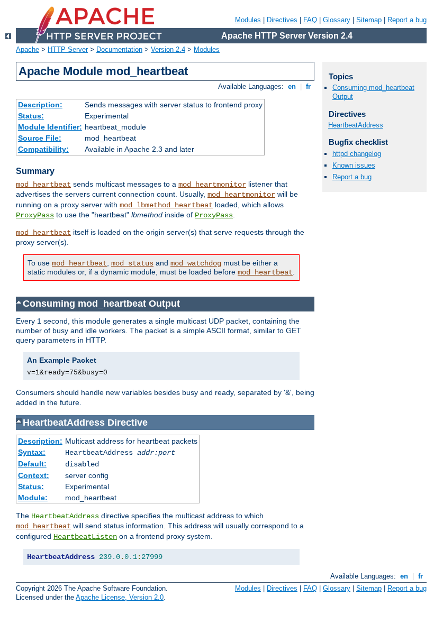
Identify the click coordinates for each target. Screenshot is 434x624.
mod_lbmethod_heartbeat (166, 205)
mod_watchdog (195, 263)
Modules (248, 20)
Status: (31, 116)
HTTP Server (68, 49)
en (292, 86)
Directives (282, 20)
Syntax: (32, 452)
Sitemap (369, 20)
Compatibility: (43, 149)
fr (308, 86)
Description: (40, 104)
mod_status (132, 263)
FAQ (310, 20)
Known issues (353, 165)
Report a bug (407, 20)
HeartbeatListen (85, 537)
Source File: (39, 138)
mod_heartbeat (43, 184)
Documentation (119, 49)
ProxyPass (35, 215)
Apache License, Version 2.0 (120, 597)
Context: (33, 475)
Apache (27, 49)
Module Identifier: (50, 127)
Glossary (336, 20)
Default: (32, 464)
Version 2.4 (168, 49)
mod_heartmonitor (212, 184)
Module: (33, 497)
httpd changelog (356, 154)
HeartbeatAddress (355, 125)
